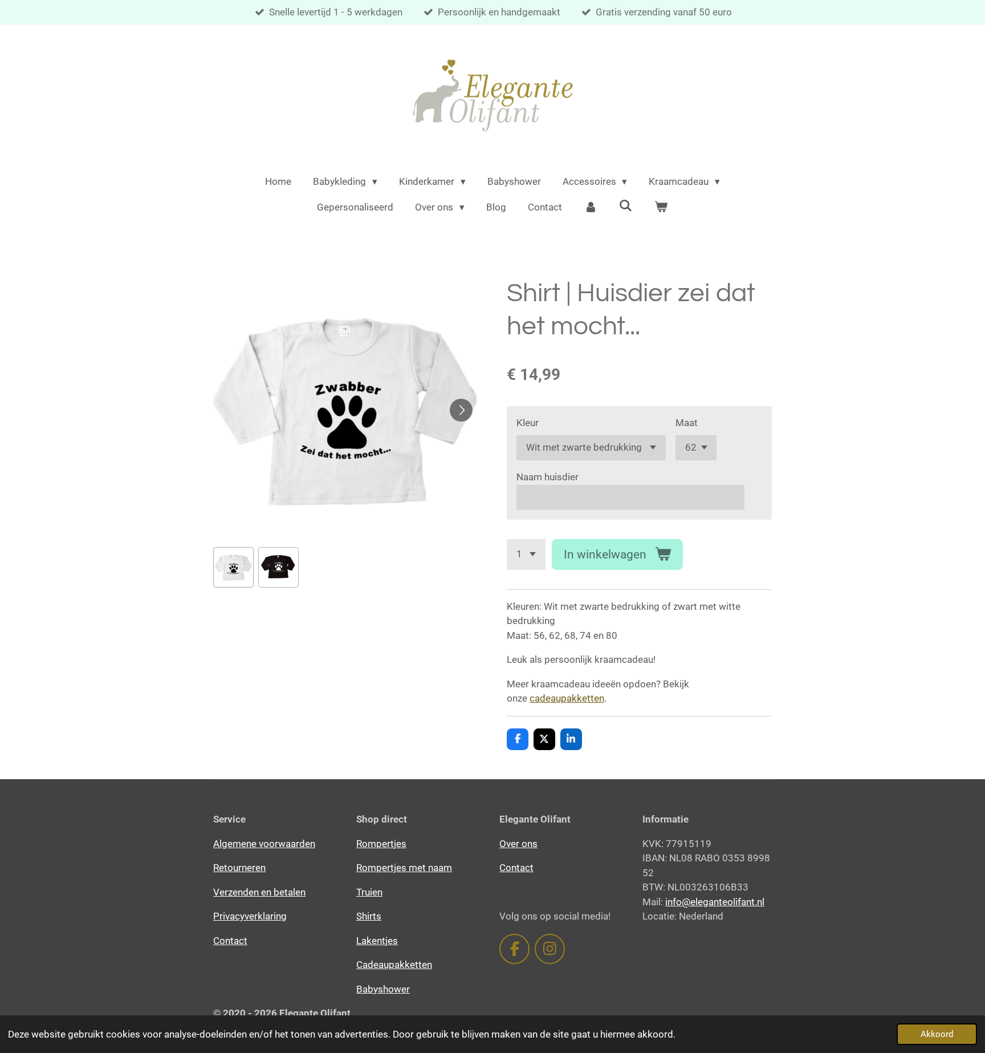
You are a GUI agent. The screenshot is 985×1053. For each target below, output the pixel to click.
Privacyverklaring (250, 916)
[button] (233, 567)
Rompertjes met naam (404, 867)
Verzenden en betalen (259, 892)
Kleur (527, 422)
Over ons (518, 843)
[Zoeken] (626, 205)
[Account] (590, 207)
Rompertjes (381, 843)
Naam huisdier (547, 477)
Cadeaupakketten (394, 964)
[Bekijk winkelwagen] (661, 207)
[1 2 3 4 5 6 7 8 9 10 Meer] (526, 554)
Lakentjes (377, 940)
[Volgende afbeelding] (461, 410)
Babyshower (383, 989)
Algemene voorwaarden (264, 843)
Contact (230, 940)
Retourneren (239, 867)
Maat (686, 422)
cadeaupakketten (567, 698)
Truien (369, 892)
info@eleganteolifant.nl (714, 902)
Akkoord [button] (937, 1034)
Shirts (368, 916)
